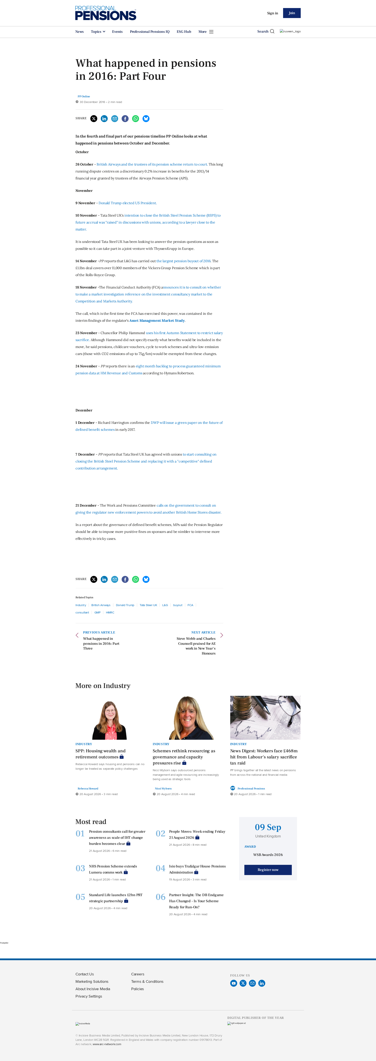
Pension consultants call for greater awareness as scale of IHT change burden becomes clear (117, 837)
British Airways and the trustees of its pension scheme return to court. (152, 164)
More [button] (203, 31)
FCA (190, 605)
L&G (165, 605)
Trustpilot (4, 943)
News (79, 31)
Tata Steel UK (148, 605)
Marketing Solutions (92, 981)
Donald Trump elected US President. (128, 203)
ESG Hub (184, 31)
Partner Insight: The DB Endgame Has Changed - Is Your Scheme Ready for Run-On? (196, 901)
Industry (81, 605)
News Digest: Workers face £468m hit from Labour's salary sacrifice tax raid (264, 757)
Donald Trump (125, 605)
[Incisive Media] (83, 1023)
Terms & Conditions (147, 981)
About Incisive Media (93, 988)
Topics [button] (96, 31)
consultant (82, 612)
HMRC (110, 612)
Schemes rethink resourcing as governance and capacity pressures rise (184, 757)
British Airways (101, 605)
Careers (137, 974)
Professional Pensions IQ (150, 31)
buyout (177, 605)
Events (117, 31)
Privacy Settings (89, 996)
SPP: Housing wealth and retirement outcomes (100, 754)
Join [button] (292, 13)
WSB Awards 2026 (268, 854)
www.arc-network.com (107, 1044)
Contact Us (85, 974)
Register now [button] (268, 869)
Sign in (272, 13)
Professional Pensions (251, 788)
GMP (97, 612)
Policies (137, 988)
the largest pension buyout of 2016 (183, 261)
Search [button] (263, 31)
